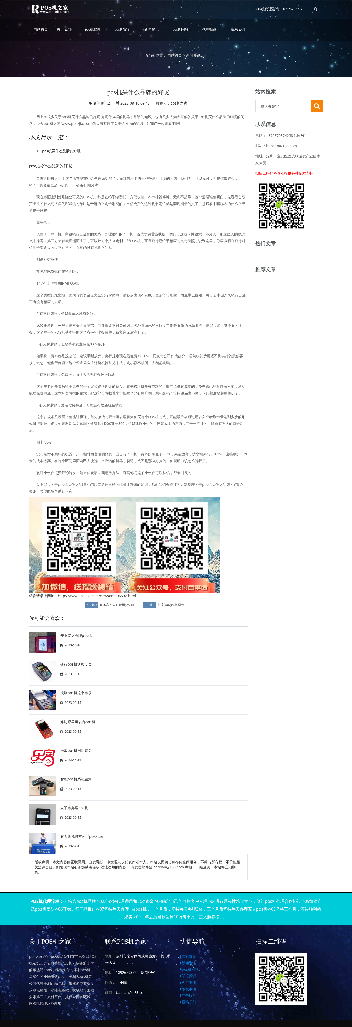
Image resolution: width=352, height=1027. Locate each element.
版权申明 (189, 988)
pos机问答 (180, 29)
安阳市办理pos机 (74, 807)
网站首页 (40, 29)
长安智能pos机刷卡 (171, 605)
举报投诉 (189, 975)
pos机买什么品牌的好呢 (61, 150)
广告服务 (189, 995)
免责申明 (189, 982)
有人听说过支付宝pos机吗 (81, 836)
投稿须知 (189, 1001)
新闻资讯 (151, 29)
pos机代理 (93, 29)
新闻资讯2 (194, 55)
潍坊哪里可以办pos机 (77, 721)
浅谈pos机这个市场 (76, 692)
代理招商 (209, 29)
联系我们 (238, 29)
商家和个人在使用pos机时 (118, 605)
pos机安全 (122, 29)
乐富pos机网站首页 (76, 750)
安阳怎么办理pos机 (76, 635)
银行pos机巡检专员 (76, 664)
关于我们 (64, 29)
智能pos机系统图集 (76, 779)
